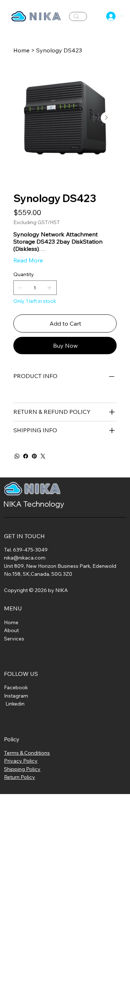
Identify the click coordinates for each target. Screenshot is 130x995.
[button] (97, 16)
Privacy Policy (21, 761)
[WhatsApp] (17, 456)
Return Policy (19, 777)
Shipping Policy (22, 769)
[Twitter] (43, 456)
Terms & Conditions (27, 753)
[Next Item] (106, 118)
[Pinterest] (34, 456)
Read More (28, 260)
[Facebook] (25, 456)
